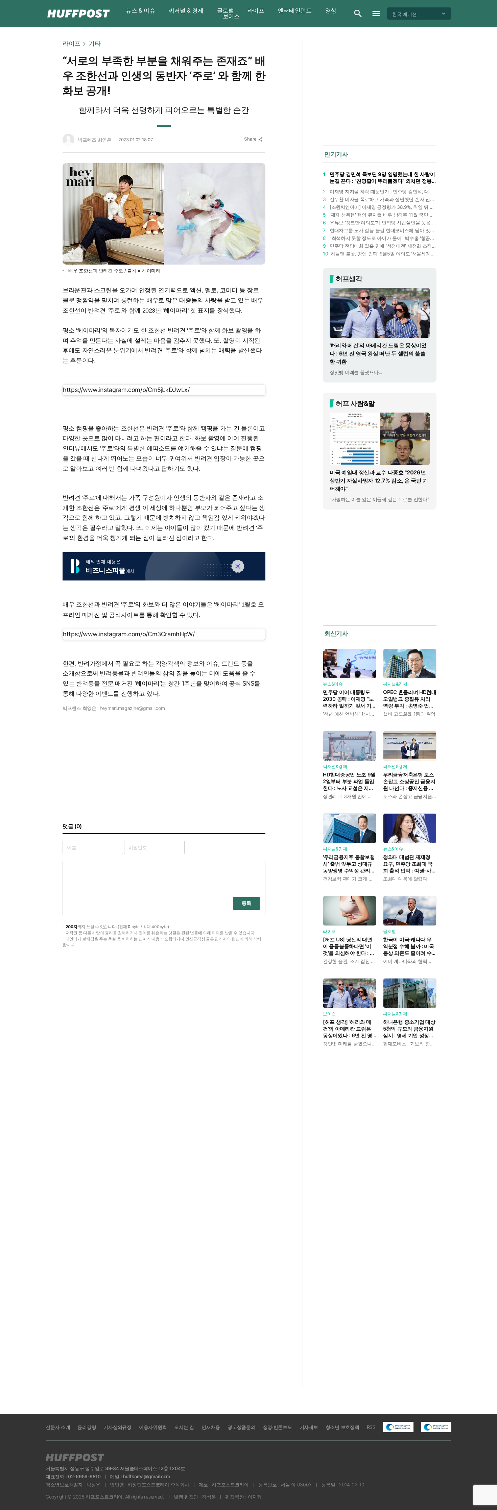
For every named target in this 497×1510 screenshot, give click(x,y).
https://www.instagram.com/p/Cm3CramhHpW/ (129, 634)
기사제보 (309, 1427)
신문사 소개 (58, 1427)
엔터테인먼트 (295, 10)
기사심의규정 (117, 1427)
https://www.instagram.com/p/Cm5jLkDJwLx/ (126, 389)
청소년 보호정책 (342, 1427)
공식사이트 (124, 614)
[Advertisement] (476, 142)
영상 (330, 10)
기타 (94, 44)
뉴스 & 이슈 (140, 10)
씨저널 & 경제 (186, 10)
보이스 (231, 16)
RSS (371, 1427)
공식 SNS (241, 683)
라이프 (255, 10)
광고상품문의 (241, 1427)
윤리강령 (86, 1427)
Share (253, 139)
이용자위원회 (153, 1427)
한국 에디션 (404, 13)
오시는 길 (184, 1427)
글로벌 (225, 10)
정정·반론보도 (277, 1427)
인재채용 (211, 1427)
